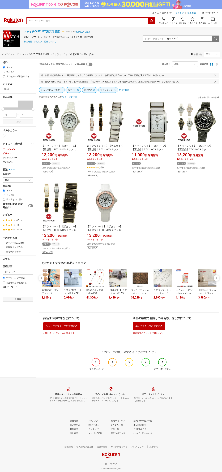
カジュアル (8, 162)
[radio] (4, 67)
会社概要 (28, 42)
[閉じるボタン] (215, 75)
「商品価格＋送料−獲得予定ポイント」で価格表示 (61, 64)
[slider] (3, 109)
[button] (210, 13)
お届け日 (7, 186)
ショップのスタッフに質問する (61, 326)
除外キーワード (10, 287)
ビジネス (7, 153)
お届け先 (7, 174)
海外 (13, 169)
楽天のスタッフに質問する (149, 326)
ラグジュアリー (10, 157)
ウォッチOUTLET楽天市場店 (42, 31)
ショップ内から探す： (155, 38)
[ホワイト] (5, 136)
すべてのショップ (10, 54)
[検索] (151, 20)
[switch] (30, 205)
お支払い (38, 42)
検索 (19, 121)
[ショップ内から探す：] (215, 38)
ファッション (9, 149)
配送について (50, 42)
